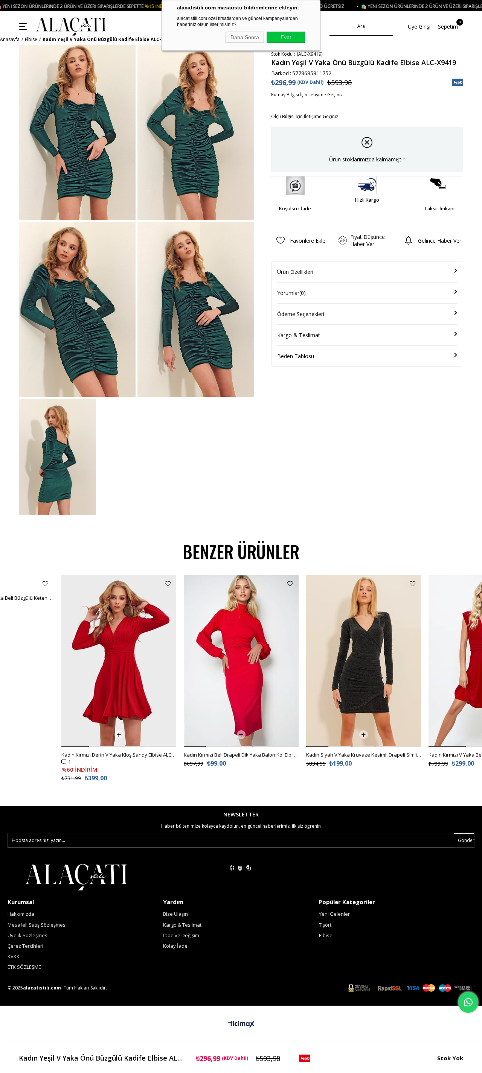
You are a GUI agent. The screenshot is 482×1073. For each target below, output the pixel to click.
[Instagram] (240, 868)
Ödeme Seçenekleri (300, 314)
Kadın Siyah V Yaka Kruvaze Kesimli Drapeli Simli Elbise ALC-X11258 (363, 754)
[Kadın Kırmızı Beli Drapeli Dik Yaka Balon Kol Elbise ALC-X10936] (241, 661)
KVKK (14, 956)
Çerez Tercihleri (25, 945)
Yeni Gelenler (334, 913)
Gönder (466, 840)
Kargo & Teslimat (298, 335)
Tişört (325, 924)
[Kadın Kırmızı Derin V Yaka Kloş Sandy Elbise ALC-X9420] (118, 661)
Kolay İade (175, 945)
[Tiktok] (248, 868)
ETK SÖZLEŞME (24, 967)
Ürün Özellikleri (295, 271)
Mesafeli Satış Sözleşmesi (37, 924)
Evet (286, 37)
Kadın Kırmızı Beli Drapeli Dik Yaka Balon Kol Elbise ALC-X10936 (241, 754)
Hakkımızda (21, 913)
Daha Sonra (244, 37)
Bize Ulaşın (175, 913)
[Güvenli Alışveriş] (411, 988)
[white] (76, 876)
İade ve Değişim (181, 935)
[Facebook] (232, 868)
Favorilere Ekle (45, 584)
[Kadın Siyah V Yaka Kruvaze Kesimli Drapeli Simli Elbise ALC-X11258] (363, 661)
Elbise (326, 935)
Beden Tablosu (295, 356)
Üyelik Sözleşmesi (28, 935)
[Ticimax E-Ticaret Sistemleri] (241, 1024)
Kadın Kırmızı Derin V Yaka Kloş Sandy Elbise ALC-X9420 (118, 754)
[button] (75, 746)
